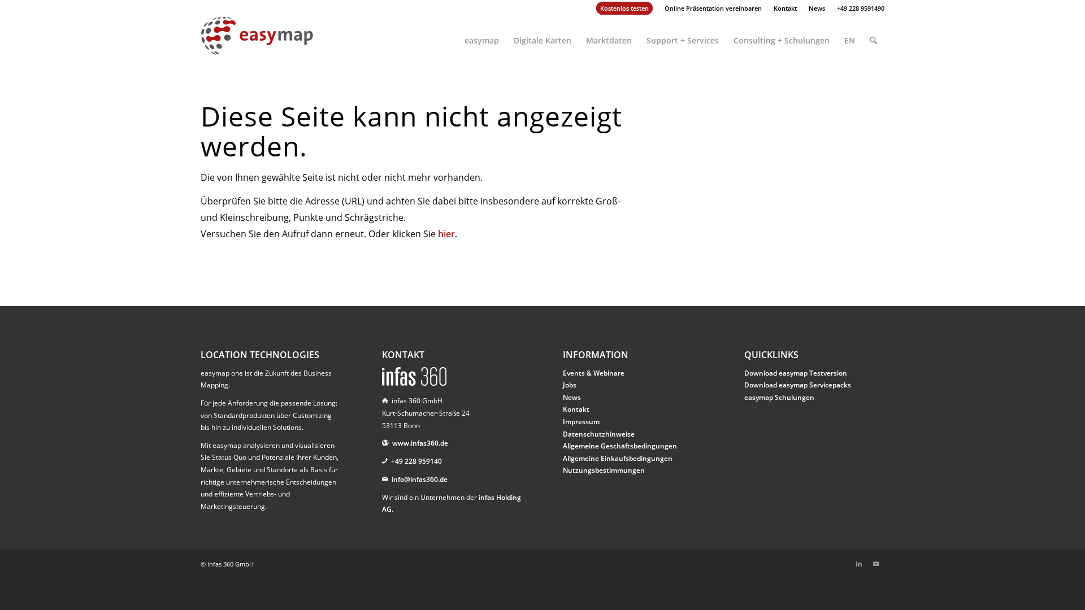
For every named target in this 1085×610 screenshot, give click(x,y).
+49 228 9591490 (860, 8)
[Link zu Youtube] (875, 563)
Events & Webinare (593, 373)
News (817, 8)
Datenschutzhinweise (599, 434)
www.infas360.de (420, 443)
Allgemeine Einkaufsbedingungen (617, 458)
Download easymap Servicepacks (797, 385)
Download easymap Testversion (795, 373)
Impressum (581, 421)
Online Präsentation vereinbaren (713, 8)
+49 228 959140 (416, 461)
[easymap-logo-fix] (257, 44)
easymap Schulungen (779, 397)
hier (446, 234)
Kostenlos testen (624, 8)
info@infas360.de (420, 479)
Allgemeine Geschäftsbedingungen (620, 446)
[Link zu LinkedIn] (858, 563)
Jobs (569, 385)
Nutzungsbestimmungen (604, 470)
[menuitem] (625, 8)
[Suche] (873, 35)
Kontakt (785, 8)
